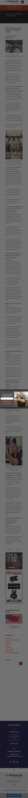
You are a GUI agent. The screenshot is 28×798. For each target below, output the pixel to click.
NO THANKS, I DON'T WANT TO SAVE (7, 403)
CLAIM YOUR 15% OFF (7, 401)
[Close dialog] (27, 391)
